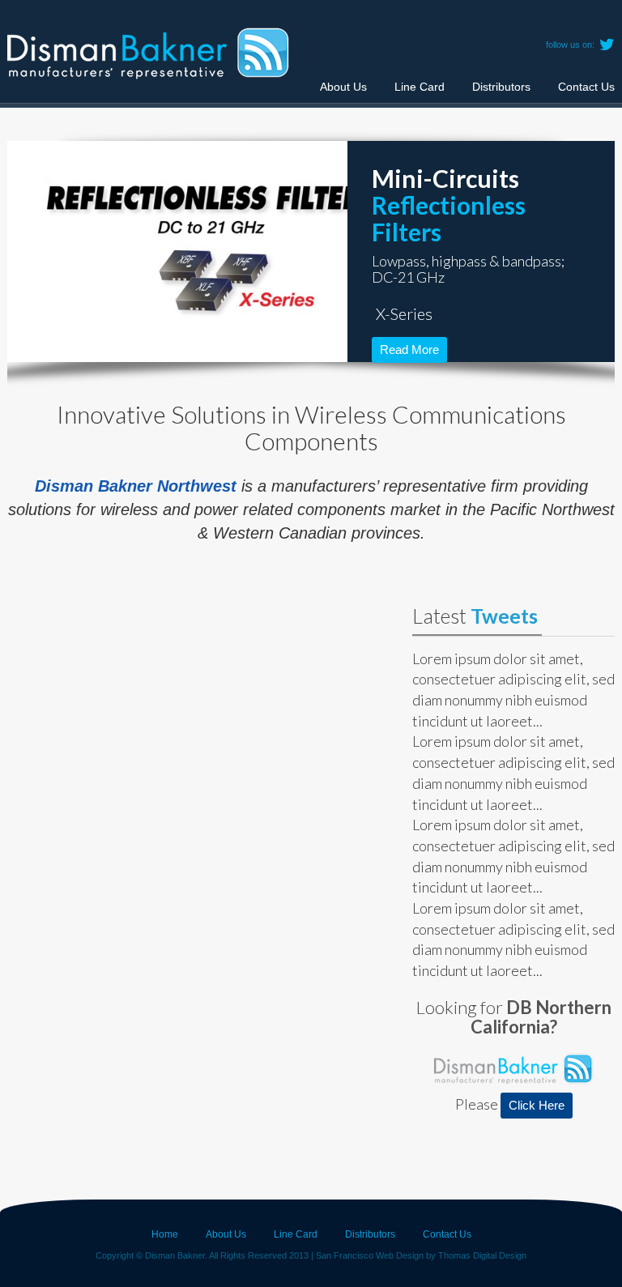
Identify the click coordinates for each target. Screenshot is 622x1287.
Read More (409, 349)
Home (164, 1234)
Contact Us (586, 86)
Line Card (419, 86)
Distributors (501, 86)
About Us (343, 86)
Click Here (536, 1105)
